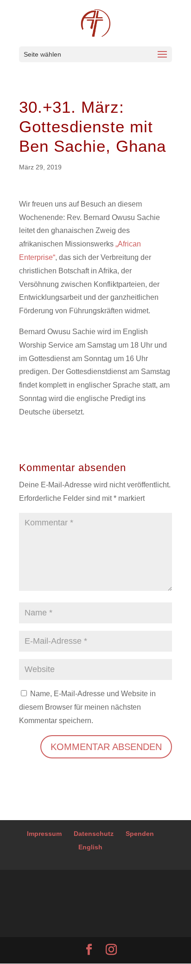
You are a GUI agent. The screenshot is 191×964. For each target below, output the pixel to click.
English (90, 847)
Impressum (44, 833)
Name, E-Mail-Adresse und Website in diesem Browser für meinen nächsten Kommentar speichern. (87, 707)
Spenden (140, 833)
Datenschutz (94, 833)
